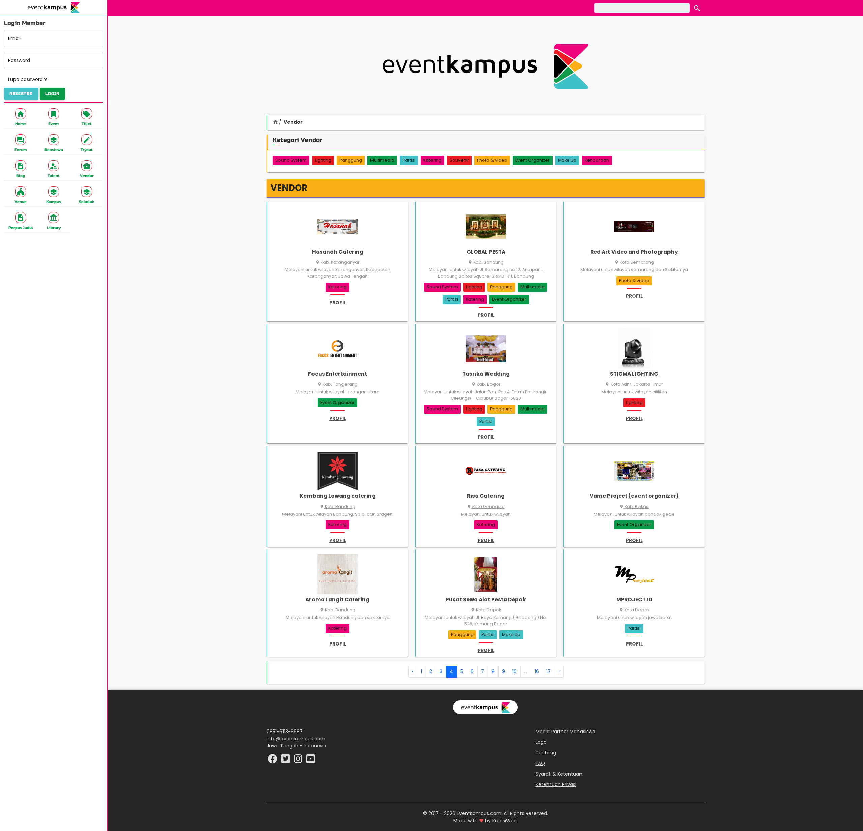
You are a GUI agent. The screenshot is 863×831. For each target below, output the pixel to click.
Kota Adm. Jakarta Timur (634, 384)
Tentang (546, 752)
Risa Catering (486, 495)
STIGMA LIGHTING (634, 373)
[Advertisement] (485, 66)
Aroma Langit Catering (337, 599)
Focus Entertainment (337, 373)
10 (514, 671)
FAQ (540, 763)
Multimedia (382, 160)
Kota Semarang (634, 262)
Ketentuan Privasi (556, 784)
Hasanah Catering (337, 251)
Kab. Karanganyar (337, 262)
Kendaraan (597, 160)
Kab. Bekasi (634, 506)
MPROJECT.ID (634, 599)
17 (548, 671)
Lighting (323, 160)
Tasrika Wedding (486, 373)
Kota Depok (486, 610)
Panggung (350, 160)
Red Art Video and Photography (634, 251)
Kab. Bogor (486, 384)
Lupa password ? (27, 79)
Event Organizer (532, 160)
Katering (432, 160)
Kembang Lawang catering (338, 495)
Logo (541, 742)
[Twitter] (286, 760)
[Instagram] (299, 760)
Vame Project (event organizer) (634, 495)
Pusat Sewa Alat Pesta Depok (486, 599)
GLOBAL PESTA (486, 251)
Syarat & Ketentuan (559, 774)
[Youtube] (310, 760)
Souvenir (459, 160)
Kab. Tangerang (337, 384)
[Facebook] (273, 760)
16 (537, 671)
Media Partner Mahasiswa (565, 731)
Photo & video (492, 160)
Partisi (409, 160)
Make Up (567, 160)
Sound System (291, 160)
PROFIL (337, 302)
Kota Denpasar (486, 506)
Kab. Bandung (486, 262)
